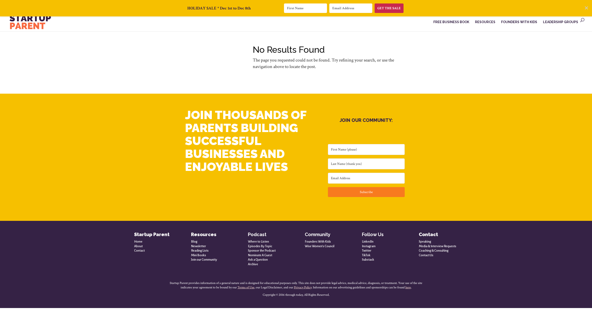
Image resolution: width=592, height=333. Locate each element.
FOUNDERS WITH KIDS (519, 22)
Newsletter (198, 246)
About (138, 246)
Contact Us (426, 255)
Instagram (369, 246)
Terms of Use (245, 287)
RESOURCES (485, 22)
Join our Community (204, 259)
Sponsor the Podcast (262, 250)
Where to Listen (258, 241)
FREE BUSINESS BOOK (451, 22)
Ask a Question (258, 259)
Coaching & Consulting (433, 250)
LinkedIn (367, 241)
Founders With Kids (318, 241)
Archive (253, 264)
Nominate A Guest (260, 255)
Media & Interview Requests (437, 246)
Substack (368, 259)
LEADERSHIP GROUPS (560, 22)
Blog (194, 241)
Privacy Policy (302, 287)
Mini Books (198, 255)
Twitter (366, 250)
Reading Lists (200, 250)
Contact (139, 250)
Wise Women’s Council (319, 246)
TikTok (366, 255)
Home (138, 241)
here (408, 287)
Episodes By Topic (260, 246)
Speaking (425, 241)
